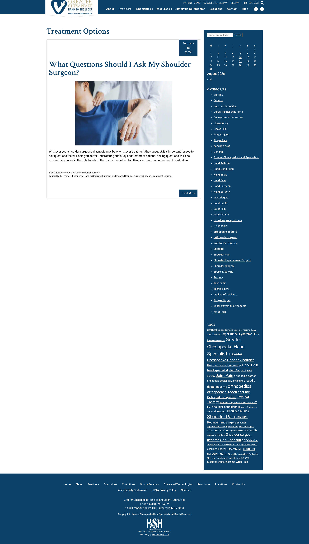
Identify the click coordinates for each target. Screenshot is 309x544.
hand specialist (217, 370)
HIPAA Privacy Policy (163, 490)
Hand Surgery (222, 191)
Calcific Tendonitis (225, 106)
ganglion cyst (222, 146)
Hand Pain (220, 180)
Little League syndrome (228, 220)
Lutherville (107, 176)
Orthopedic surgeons (221, 397)
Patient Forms (191, 3)
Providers (125, 8)
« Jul (209, 79)
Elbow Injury (221, 123)
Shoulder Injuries (238, 411)
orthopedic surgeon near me (228, 392)
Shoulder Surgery (91, 172)
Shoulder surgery (132, 176)
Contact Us (239, 484)
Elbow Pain (220, 128)
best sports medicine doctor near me (233, 330)
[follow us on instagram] (262, 9)
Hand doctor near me (219, 365)
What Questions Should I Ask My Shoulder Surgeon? (120, 68)
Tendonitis (220, 283)
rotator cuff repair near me (232, 402)
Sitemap (186, 490)
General (218, 151)
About (110, 8)
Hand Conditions (224, 168)
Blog (245, 8)
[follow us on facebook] (256, 9)
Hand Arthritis (222, 163)
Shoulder (219, 248)
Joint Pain (220, 208)
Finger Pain (220, 140)
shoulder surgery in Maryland (243, 444)
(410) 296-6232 (251, 3)
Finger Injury (221, 134)
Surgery (218, 277)
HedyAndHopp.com (160, 534)
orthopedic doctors (225, 231)
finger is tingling (218, 341)
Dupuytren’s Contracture (228, 117)
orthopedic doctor (245, 375)
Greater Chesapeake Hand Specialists (236, 157)
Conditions (128, 484)
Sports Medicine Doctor (228, 458)
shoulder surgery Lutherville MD (224, 449)
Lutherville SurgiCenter (190, 8)
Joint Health (221, 203)
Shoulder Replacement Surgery (232, 260)
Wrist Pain (220, 311)
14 (240, 57)
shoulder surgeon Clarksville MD (234, 430)
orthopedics (239, 386)
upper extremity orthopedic (230, 305)
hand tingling (221, 197)
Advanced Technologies (178, 484)
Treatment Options (161, 176)
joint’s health (221, 214)
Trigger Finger (222, 300)
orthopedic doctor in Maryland (224, 380)
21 (240, 61)
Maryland (118, 176)
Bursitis (218, 100)
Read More (188, 193)
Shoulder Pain (222, 254)
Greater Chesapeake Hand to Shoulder (82, 176)
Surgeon (146, 176)
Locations (216, 8)
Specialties (143, 8)
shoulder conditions (225, 407)
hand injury (236, 366)
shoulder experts (219, 411)
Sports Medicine (223, 271)
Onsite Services (149, 484)
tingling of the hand (225, 294)
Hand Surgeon (222, 186)
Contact (232, 8)
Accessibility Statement (132, 490)
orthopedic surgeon (71, 172)
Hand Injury (220, 174)
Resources (163, 8)
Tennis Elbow (221, 288)
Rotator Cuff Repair (225, 243)
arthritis (218, 94)
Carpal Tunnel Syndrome (228, 111)
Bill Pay (235, 3)
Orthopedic (220, 226)
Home (67, 484)
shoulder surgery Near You (241, 454)
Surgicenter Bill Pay (216, 3)
